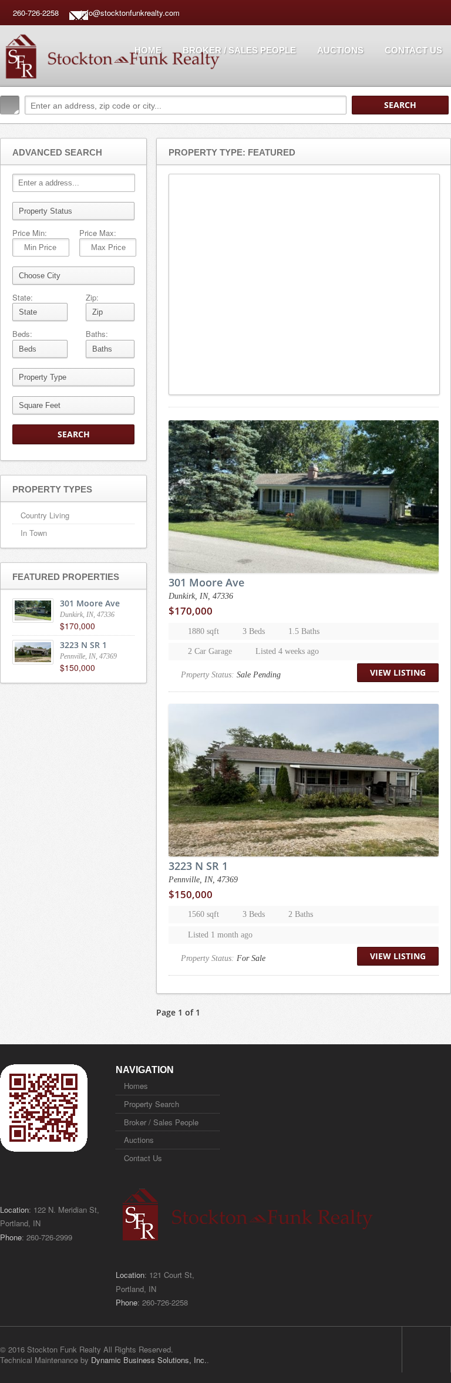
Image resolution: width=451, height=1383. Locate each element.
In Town (34, 532)
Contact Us (413, 50)
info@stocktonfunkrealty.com (130, 12)
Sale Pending (259, 674)
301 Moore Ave (206, 582)
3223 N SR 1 (198, 866)
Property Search (151, 1103)
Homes (136, 1085)
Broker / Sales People (239, 50)
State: (22, 297)
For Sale (251, 958)
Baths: (97, 334)
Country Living (45, 515)
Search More (438, 130)
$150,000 (191, 894)
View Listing (398, 672)
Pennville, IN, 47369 (203, 879)
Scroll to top (426, 1349)
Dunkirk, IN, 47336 (201, 596)
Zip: (92, 297)
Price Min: (29, 233)
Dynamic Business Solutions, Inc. (149, 1359)
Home (147, 50)
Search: (9, 105)
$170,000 (191, 611)
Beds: (22, 334)
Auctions (340, 50)
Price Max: (97, 233)
